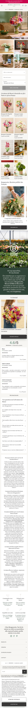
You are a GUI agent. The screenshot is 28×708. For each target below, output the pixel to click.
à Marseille (18, 563)
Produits (3, 642)
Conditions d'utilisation (19, 676)
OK (24, 671)
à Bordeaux (12, 563)
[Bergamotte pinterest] (17, 636)
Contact (3, 657)
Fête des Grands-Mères (17, 520)
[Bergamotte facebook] (14, 636)
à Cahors (12, 565)
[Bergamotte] (14, 5)
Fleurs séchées (8, 584)
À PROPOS (3, 647)
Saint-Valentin (18, 521)
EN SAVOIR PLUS (14, 227)
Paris (17, 473)
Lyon (5, 474)
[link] (23, 5)
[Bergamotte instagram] (11, 636)
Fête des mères (17, 518)
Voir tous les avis (14, 395)
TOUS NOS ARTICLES (14, 336)
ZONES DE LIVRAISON (6, 652)
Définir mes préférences (14, 699)
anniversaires (7, 520)
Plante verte (21, 584)
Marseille (21, 473)
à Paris (20, 562)
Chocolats (14, 584)
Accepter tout (14, 704)
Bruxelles (9, 474)
